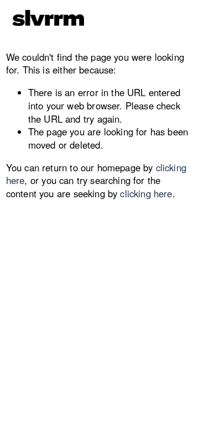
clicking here (146, 193)
